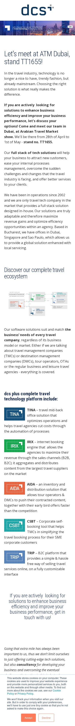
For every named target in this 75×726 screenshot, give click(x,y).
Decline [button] (46, 717)
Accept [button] (28, 717)
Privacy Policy (25, 693)
